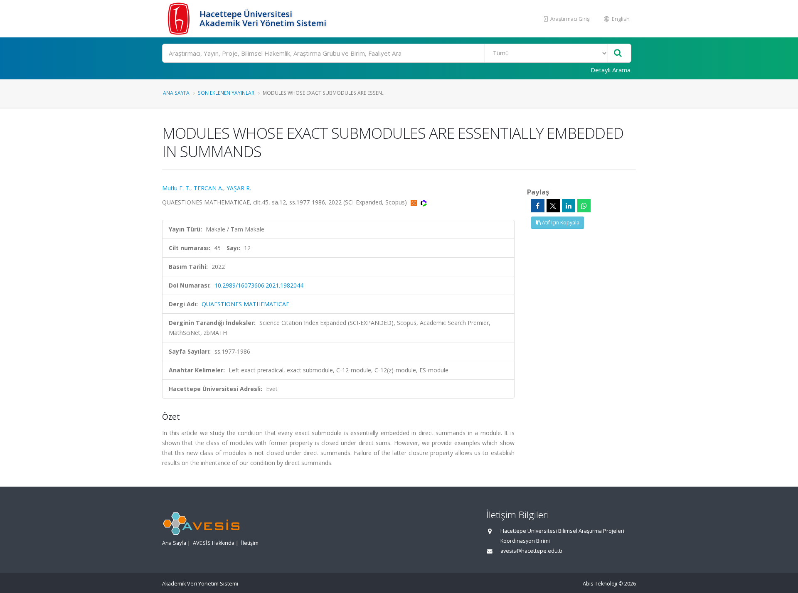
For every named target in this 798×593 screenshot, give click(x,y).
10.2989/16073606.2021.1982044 (258, 285)
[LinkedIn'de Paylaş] (568, 205)
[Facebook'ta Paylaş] (537, 205)
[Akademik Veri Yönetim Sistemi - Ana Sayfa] (179, 18)
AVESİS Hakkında (213, 542)
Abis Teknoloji (600, 583)
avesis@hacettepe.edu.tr (531, 550)
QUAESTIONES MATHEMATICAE (245, 304)
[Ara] (617, 53)
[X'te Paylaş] (553, 205)
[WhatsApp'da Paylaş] (584, 205)
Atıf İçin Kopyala (560, 222)
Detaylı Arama (611, 70)
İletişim (250, 542)
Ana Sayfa (176, 92)
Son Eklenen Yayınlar (226, 92)
